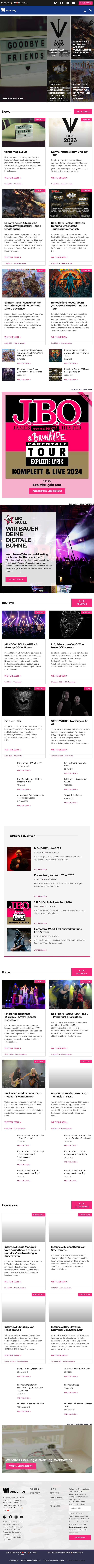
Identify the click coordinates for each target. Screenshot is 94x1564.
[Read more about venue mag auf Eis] (23, 59)
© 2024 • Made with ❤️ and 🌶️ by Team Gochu (21, 1553)
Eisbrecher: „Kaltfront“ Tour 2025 (54, 875)
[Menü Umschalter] (84, 11)
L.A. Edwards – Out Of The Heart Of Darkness (67, 646)
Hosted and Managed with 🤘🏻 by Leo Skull (65, 1552)
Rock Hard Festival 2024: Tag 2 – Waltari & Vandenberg (22, 1095)
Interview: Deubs (71, 1385)
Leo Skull (11, 1508)
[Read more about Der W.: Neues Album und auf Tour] (58, 37)
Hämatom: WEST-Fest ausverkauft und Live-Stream (58, 930)
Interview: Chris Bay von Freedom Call (19, 1328)
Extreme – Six (12, 721)
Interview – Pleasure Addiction (30, 1404)
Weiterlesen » (12, 178)
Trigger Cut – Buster (73, 795)
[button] (90, 10)
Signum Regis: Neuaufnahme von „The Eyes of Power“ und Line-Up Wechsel (22, 305)
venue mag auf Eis (12, 98)
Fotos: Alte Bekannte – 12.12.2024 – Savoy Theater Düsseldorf (20, 1016)
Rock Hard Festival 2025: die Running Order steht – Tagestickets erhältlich (68, 226)
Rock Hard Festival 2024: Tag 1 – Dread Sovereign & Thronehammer (30, 1154)
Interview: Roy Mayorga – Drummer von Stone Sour (67, 1328)
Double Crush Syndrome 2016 (30, 1369)
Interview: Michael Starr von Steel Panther (68, 1248)
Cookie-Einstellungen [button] (75, 1561)
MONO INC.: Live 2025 (47, 848)
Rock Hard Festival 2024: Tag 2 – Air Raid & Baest (69, 1095)
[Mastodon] (55, 3)
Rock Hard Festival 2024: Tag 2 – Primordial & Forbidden (69, 1015)
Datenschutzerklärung (78, 1527)
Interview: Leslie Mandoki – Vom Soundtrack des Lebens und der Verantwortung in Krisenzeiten (22, 1251)
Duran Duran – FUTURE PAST (30, 763)
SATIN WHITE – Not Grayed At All (69, 722)
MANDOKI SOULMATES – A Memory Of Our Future (21, 646)
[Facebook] (61, 3)
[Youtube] (73, 3)
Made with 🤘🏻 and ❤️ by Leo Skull (15, 3)
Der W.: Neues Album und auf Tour (58, 53)
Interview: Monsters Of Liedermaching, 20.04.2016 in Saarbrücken (30, 1388)
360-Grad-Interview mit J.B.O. (77, 1369)
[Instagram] (67, 3)
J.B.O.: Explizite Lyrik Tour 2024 (53, 902)
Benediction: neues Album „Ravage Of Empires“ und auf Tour (69, 305)
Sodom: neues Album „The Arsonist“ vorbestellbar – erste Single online (22, 226)
